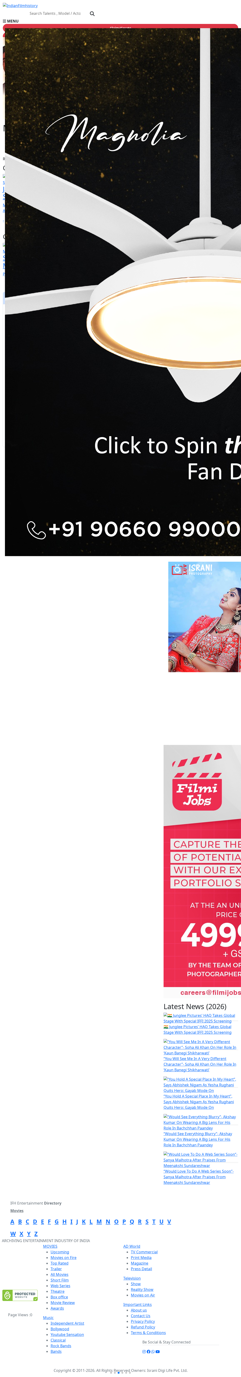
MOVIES (50, 1246)
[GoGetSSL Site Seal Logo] (20, 1295)
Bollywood (60, 1328)
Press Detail (141, 1268)
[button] (120, 21)
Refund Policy (143, 1327)
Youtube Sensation (67, 1334)
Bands (56, 1351)
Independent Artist (67, 1323)
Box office (59, 1297)
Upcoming (60, 1252)
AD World (131, 1246)
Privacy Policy (143, 1321)
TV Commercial (144, 1252)
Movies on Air (143, 1295)
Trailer (56, 1268)
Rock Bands (61, 1345)
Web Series (60, 1285)
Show (136, 1283)
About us (139, 1310)
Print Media (141, 1257)
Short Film (60, 1280)
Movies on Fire (63, 1257)
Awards (57, 1308)
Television (132, 1278)
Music (48, 1317)
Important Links (137, 1304)
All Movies (59, 1274)
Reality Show (142, 1289)
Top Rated (59, 1263)
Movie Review (63, 1302)
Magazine (139, 1263)
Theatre (57, 1291)
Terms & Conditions (148, 1332)
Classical (58, 1340)
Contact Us (140, 1315)
